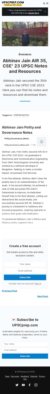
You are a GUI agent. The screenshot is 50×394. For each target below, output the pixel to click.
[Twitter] (17, 386)
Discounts (15, 376)
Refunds (33, 376)
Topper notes (21, 115)
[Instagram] (35, 386)
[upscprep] (13, 3)
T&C (25, 379)
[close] (45, 12)
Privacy (42, 376)
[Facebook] (29, 386)
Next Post (42, 296)
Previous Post (9, 291)
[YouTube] (23, 386)
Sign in (38, 283)
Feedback (25, 376)
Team (7, 376)
